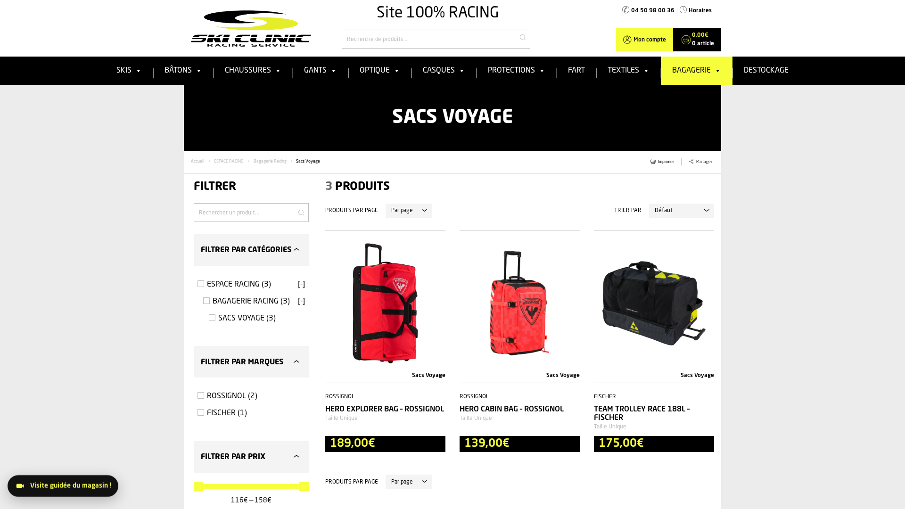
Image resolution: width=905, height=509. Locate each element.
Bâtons (178, 70)
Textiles (623, 70)
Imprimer (666, 162)
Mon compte (650, 40)
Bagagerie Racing (270, 161)
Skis (124, 70)
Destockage (766, 70)
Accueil (197, 161)
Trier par (628, 210)
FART (576, 70)
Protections (511, 70)
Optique (375, 70)
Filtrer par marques (242, 362)
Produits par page (351, 210)
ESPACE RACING (229, 161)
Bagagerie (691, 70)
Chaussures (248, 70)
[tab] (251, 249)
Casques (439, 70)
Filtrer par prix (233, 457)
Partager (704, 162)
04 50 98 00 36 (653, 11)
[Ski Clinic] (251, 28)
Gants (315, 70)
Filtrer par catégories (246, 250)
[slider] (198, 486)
